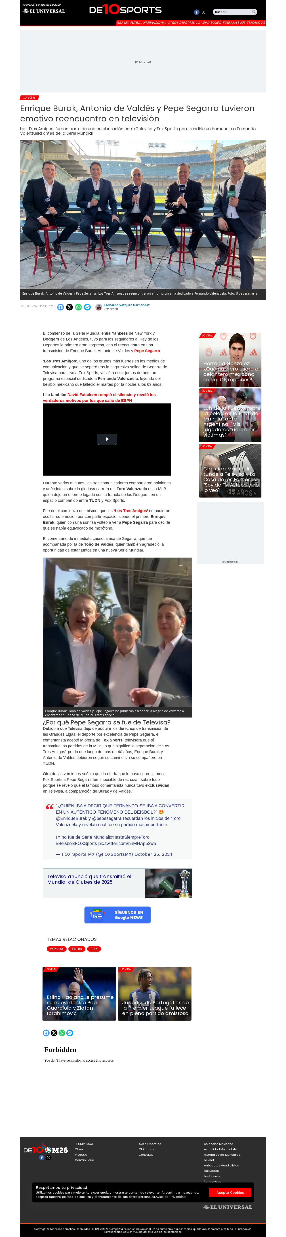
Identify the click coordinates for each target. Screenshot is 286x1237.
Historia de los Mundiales (222, 1155)
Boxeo (216, 22)
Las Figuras (212, 1176)
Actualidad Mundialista (220, 1149)
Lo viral (203, 22)
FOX (94, 948)
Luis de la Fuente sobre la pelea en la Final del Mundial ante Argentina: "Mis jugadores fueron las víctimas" (232, 421)
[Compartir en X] (69, 307)
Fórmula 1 (231, 22)
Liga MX (122, 22)
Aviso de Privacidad (171, 1196)
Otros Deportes (181, 22)
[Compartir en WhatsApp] (78, 307)
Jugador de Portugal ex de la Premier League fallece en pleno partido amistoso (155, 1008)
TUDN (77, 948)
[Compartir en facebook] (60, 307)
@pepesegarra (107, 818)
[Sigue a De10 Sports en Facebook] (197, 12)
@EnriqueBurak (71, 818)
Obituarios (146, 1149)
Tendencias (256, 22)
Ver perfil (111, 309)
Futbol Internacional (148, 22)
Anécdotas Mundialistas (221, 1165)
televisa (56, 948)
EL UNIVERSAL (84, 1144)
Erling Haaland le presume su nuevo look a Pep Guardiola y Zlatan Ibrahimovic (80, 1005)
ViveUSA (81, 1155)
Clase (79, 1149)
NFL (243, 22)
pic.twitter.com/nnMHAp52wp (127, 843)
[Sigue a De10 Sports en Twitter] (203, 12)
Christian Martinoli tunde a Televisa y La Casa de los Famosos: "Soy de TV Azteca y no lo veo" (231, 479)
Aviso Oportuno (150, 1144)
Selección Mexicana (218, 1144)
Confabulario (84, 1160)
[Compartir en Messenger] (87, 307)
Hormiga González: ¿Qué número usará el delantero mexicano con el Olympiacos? (231, 371)
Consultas (146, 1155)
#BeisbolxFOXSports (76, 843)
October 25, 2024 (153, 854)
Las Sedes (211, 1171)
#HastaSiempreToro (129, 837)
